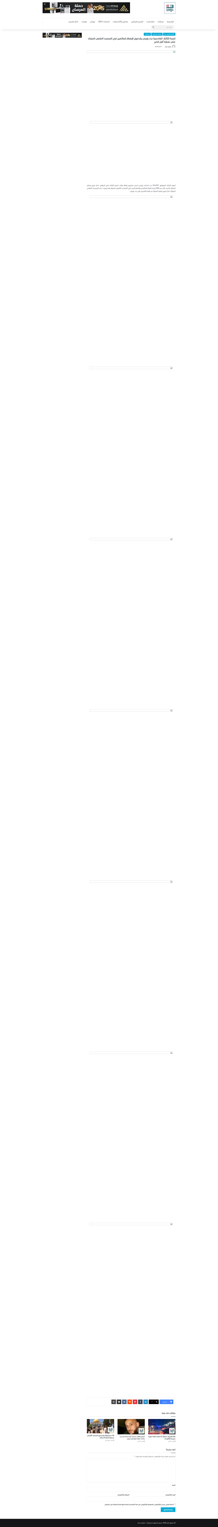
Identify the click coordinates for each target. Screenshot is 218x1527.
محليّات (160, 22)
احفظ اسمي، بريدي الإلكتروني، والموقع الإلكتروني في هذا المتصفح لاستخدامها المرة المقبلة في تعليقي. (139, 1504)
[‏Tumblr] (140, 1402)
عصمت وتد (168, 46)
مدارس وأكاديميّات (120, 22)
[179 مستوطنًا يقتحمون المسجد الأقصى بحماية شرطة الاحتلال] (100, 1426)
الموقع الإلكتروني (123, 1495)
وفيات (84, 22)
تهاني (92, 22)
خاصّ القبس (73, 22)
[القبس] (170, 8)
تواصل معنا (141, 1523)
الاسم (173, 1485)
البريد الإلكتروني (170, 1495)
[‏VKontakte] (124, 1402)
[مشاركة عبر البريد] (119, 1402)
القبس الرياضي (137, 22)
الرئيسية (170, 22)
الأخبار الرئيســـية (169, 34)
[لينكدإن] (145, 1402)
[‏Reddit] (129, 1402)
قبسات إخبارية (157, 34)
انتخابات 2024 (104, 22)
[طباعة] (113, 1402)
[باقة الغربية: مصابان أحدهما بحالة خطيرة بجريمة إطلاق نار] (161, 1426)
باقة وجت (150, 22)
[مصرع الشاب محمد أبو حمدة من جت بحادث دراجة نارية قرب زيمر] (131, 1426)
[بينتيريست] (135, 1402)
